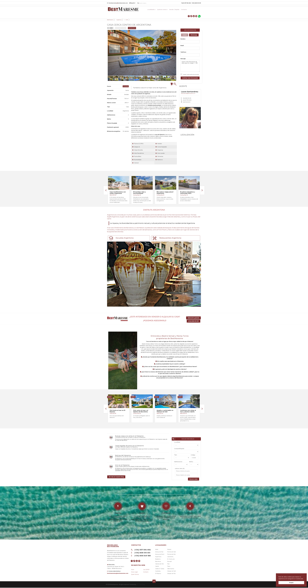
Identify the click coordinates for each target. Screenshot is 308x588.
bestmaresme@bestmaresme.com (188, 93)
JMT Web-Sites (141, 584)
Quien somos (135, 574)
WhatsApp (194, 35)
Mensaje (183, 58)
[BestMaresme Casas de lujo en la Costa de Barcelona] (123, 9)
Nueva (109, 397)
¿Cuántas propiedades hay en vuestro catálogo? (170, 364)
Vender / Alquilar (174, 9)
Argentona (119, 19)
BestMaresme (110, 19)
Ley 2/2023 (146, 569)
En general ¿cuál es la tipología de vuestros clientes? (170, 369)
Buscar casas (194, 479)
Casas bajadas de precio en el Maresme (129, 446)
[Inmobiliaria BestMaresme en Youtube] (194, 16)
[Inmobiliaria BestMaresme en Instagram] (196, 16)
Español (132, 3)
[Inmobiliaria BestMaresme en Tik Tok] (191, 16)
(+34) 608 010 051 (193, 321)
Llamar (185, 35)
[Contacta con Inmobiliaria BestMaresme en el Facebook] (185, 125)
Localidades (151, 9)
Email (182, 45)
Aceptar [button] (291, 582)
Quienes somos (162, 9)
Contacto (184, 9)
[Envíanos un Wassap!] (199, 16)
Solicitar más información (190, 78)
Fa (131, 92)
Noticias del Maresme (123, 455)
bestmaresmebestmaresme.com (118, 3)
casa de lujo (149, 100)
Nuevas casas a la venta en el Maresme (129, 436)
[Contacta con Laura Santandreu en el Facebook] (182, 125)
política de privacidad (194, 74)
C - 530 (126, 19)
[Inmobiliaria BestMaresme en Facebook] (189, 16)
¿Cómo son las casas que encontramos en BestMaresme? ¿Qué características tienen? (170, 366)
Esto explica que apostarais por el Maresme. (170, 361)
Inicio (132, 569)
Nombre (182, 39)
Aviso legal (134, 572)
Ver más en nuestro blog (116, 477)
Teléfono (183, 52)
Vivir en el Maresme (122, 465)
